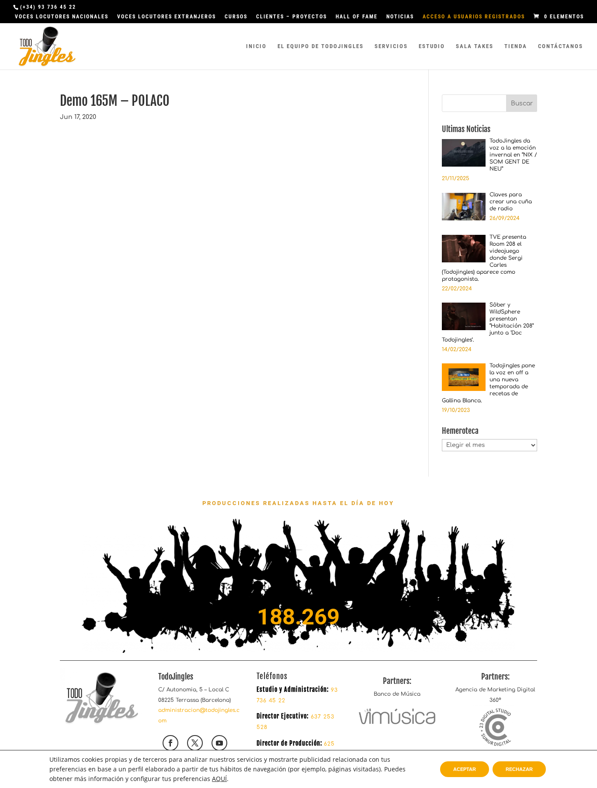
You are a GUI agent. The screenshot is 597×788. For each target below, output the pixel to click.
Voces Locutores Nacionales (61, 17)
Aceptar (464, 769)
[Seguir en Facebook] (170, 743)
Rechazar (519, 769)
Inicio (256, 46)
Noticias (400, 17)
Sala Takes (474, 46)
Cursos (236, 17)
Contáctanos (560, 46)
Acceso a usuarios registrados (474, 17)
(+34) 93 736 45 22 (48, 7)
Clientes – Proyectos (291, 17)
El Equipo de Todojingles (321, 46)
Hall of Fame (357, 17)
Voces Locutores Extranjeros (166, 17)
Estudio (432, 46)
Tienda (515, 46)
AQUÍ (219, 778)
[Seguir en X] (195, 743)
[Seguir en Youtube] (219, 743)
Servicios (391, 46)
